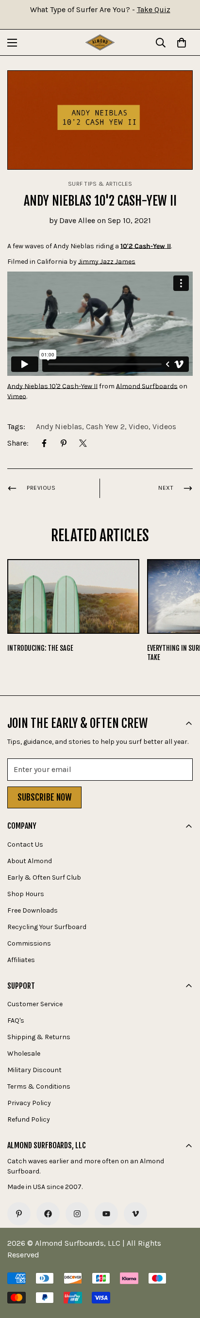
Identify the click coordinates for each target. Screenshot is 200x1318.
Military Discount (34, 1070)
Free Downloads (32, 910)
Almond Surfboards (147, 386)
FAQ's (15, 1020)
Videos (164, 426)
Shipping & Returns (38, 1037)
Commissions (29, 943)
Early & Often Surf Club (44, 877)
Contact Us (25, 844)
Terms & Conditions (38, 1086)
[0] (181, 43)
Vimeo (16, 396)
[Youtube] (106, 1213)
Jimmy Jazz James (106, 261)
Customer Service (35, 1004)
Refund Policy (28, 1119)
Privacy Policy (29, 1103)
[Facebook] (44, 443)
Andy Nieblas (59, 426)
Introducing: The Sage (40, 648)
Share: (18, 443)
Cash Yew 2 (105, 426)
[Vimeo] (135, 1213)
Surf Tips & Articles (100, 183)
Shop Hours (25, 894)
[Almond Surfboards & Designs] (100, 42)
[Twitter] (83, 443)
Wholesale (23, 1053)
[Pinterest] (63, 443)
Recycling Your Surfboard (46, 927)
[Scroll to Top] (182, 1266)
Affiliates (21, 960)
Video (139, 426)
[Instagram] (77, 1213)
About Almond (29, 861)
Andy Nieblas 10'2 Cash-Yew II (52, 386)
